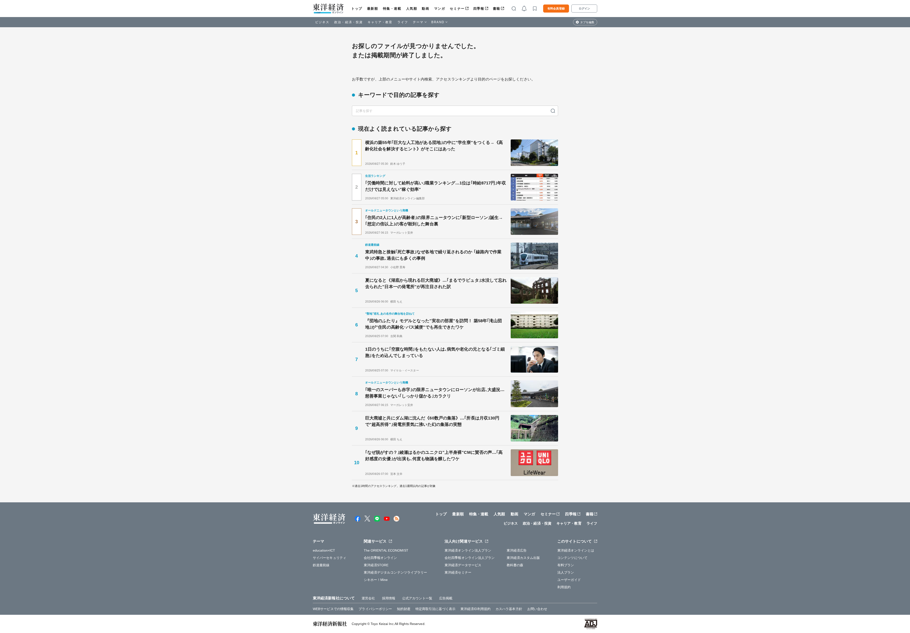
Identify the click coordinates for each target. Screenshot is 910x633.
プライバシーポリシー (375, 609)
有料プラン (565, 565)
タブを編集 (587, 22)
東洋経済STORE (376, 565)
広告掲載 (445, 598)
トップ (356, 8)
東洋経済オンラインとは (575, 550)
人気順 (411, 8)
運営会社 (368, 598)
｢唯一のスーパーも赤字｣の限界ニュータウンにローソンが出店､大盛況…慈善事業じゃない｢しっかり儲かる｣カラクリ (435, 392)
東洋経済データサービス (463, 565)
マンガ (439, 8)
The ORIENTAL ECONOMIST (386, 550)
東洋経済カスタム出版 (523, 558)
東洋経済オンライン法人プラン (468, 550)
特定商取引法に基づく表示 (435, 609)
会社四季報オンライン (380, 558)
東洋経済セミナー (458, 572)
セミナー (457, 8)
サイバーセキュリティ (329, 558)
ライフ (402, 22)
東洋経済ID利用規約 (475, 609)
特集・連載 (392, 8)
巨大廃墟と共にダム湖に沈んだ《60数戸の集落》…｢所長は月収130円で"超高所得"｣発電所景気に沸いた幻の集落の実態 (432, 421)
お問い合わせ (537, 609)
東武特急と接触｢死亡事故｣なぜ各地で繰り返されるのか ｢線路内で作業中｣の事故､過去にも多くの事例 (433, 255)
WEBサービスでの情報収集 (333, 609)
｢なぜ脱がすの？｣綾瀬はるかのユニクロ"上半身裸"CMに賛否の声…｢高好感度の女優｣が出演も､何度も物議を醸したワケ (434, 455)
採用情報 (388, 598)
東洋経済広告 (517, 550)
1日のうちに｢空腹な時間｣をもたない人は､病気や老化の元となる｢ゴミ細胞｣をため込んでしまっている (435, 352)
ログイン (584, 8)
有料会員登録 (556, 8)
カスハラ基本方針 (509, 609)
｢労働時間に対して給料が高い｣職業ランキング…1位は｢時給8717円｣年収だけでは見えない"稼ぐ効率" (435, 186)
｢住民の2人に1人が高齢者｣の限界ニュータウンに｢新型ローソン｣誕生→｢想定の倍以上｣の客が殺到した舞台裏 (434, 220)
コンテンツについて (572, 558)
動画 (425, 8)
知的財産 (403, 609)
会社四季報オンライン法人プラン (470, 558)
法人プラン (565, 572)
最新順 (372, 8)
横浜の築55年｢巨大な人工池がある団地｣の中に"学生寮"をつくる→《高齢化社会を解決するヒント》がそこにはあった (434, 145)
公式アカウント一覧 (417, 598)
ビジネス (322, 22)
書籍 (496, 8)
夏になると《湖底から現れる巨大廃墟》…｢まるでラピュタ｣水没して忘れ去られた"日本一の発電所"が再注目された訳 (436, 283)
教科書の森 (515, 565)
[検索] (552, 110)
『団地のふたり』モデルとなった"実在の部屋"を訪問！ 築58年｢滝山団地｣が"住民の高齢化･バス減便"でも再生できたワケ (433, 324)
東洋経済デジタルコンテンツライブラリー (395, 572)
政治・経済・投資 (348, 22)
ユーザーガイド (569, 580)
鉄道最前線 (321, 565)
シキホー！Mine (376, 580)
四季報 (478, 8)
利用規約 (564, 587)
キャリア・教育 (380, 22)
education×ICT (324, 550)
